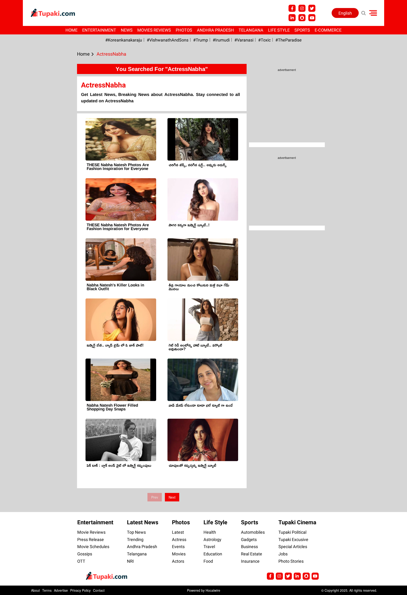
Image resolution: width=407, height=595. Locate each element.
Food (208, 561)
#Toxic (264, 39)
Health (210, 532)
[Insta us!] (301, 8)
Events (178, 546)
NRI (130, 561)
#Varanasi (243, 39)
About (35, 590)
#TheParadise (288, 39)
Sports (302, 30)
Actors (178, 561)
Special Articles (292, 546)
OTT (81, 561)
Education (213, 553)
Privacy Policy (80, 590)
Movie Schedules (93, 546)
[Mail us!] (315, 576)
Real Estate (251, 553)
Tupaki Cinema (297, 522)
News (127, 30)
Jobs (283, 553)
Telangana (251, 30)
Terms (47, 590)
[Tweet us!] (311, 8)
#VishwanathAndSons (167, 39)
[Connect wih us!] (292, 17)
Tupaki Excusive (293, 539)
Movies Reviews (154, 30)
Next (172, 497)
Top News (136, 532)
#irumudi (221, 39)
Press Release (90, 539)
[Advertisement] (21, 194)
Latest (178, 532)
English (345, 13)
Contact (99, 590)
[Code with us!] (301, 17)
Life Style (279, 30)
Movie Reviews (91, 532)
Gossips (84, 553)
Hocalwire (213, 590)
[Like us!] (292, 8)
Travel (209, 546)
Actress (179, 539)
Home (71, 30)
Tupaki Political (292, 532)
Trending (135, 539)
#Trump (200, 39)
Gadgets (249, 539)
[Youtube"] (311, 17)
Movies (179, 553)
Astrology (212, 539)
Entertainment (99, 30)
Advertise (61, 590)
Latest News (142, 522)
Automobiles (253, 532)
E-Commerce (328, 30)
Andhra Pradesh (215, 30)
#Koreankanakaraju (123, 39)
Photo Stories (291, 561)
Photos (184, 30)
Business (249, 546)
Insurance (250, 561)
